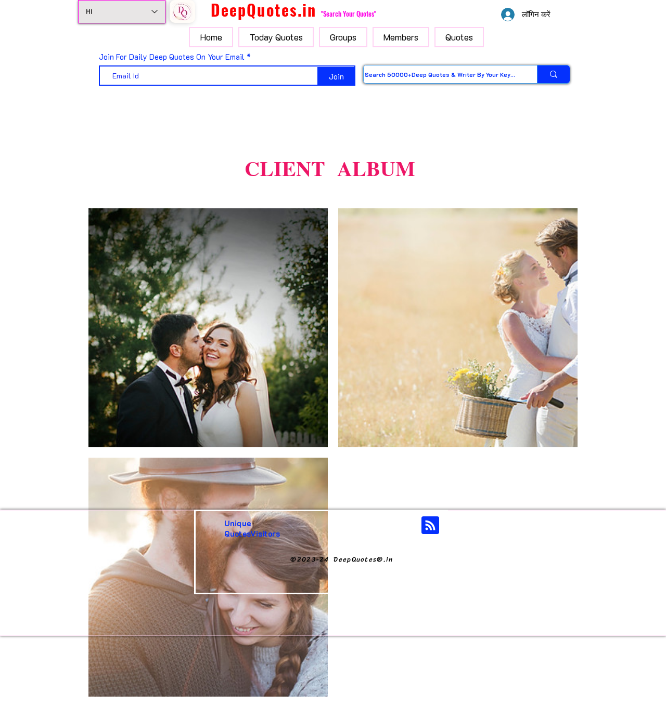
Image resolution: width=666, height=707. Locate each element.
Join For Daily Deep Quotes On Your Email (172, 57)
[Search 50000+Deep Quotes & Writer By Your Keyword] (553, 74)
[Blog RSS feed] (430, 525)
